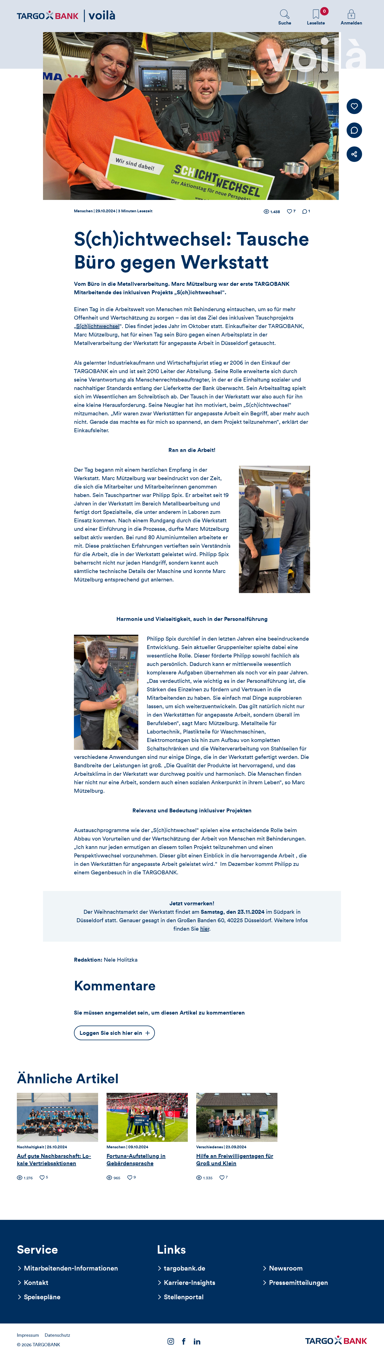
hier (204, 929)
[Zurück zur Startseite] (66, 16)
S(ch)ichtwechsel (97, 326)
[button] (284, 17)
